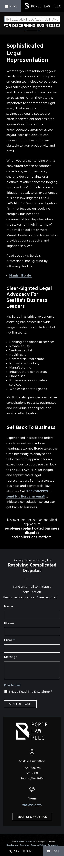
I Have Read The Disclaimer (30, 692)
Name (8, 606)
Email (9, 640)
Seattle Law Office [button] (32, 816)
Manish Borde (20, 275)
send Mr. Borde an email (25, 496)
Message (10, 657)
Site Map (24, 845)
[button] (10, 6)
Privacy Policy (38, 845)
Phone (9, 623)
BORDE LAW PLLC (26, 841)
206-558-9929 (37, 491)
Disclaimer (12, 685)
